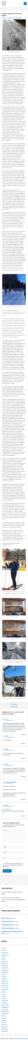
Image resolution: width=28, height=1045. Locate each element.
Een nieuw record (7, 928)
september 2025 (5, 955)
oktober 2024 (5, 968)
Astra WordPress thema (22, 1038)
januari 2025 (4, 963)
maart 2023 (4, 998)
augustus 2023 (5, 990)
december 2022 (5, 1005)
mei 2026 (4, 948)
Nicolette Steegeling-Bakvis (11, 782)
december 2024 (5, 965)
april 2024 (4, 976)
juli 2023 (3, 992)
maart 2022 (4, 1024)
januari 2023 (4, 1003)
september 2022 (5, 1011)
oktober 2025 (5, 952)
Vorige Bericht (14, 704)
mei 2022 (4, 1020)
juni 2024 (4, 974)
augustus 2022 (5, 1013)
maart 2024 (4, 979)
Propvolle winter (7, 921)
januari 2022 (4, 1029)
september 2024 (5, 970)
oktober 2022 (5, 1009)
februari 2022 (5, 1027)
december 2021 (5, 1031)
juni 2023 (4, 994)
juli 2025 (3, 957)
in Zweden (9, 18)
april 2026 (4, 950)
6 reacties (4, 18)
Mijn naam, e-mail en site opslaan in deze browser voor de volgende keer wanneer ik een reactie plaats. (13, 865)
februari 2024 (5, 981)
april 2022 (4, 1022)
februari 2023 (5, 1000)
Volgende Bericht (14, 706)
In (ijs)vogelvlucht (7, 925)
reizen (11, 899)
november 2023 (5, 985)
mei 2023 (4, 996)
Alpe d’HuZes (6, 918)
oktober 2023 (5, 987)
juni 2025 (4, 959)
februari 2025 (5, 961)
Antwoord (23, 734)
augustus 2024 (5, 972)
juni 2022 (4, 1018)
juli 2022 (3, 1016)
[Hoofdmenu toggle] (25, 3)
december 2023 (5, 983)
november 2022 (5, 1007)
